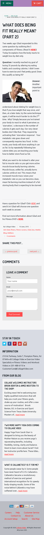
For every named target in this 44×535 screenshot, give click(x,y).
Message (9, 296)
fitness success (21, 230)
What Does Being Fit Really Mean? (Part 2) (21, 17)
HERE (33, 50)
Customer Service (31, 512)
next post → (34, 251)
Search (25, 519)
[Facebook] (9, 344)
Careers (8, 512)
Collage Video (21, 527)
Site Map (35, 519)
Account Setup (11, 519)
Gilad (29, 230)
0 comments (11, 236)
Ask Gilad (14, 16)
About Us (29, 516)
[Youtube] (20, 344)
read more (20, 415)
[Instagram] (25, 344)
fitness (13, 230)
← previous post (11, 251)
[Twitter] (4, 344)
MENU (8, 3)
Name (8, 277)
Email (8, 287)
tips (33, 230)
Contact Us (16, 516)
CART (39, 3)
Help (18, 512)
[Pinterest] (15, 344)
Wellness (10, 233)
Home (6, 16)
